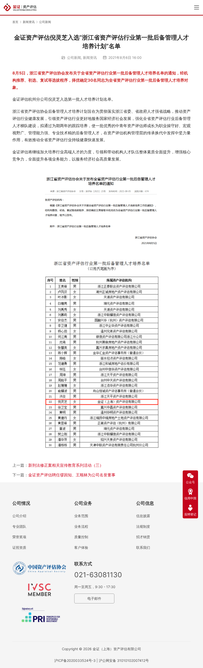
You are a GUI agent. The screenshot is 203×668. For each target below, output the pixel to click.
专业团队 (19, 526)
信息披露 (143, 516)
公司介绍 (19, 516)
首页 (15, 22)
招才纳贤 (143, 537)
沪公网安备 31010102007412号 (124, 660)
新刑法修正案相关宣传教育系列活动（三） (65, 465)
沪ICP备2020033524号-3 (75, 660)
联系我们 (143, 547)
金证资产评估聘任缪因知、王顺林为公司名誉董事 (71, 474)
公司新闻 (74, 57)
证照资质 (19, 547)
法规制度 (143, 526)
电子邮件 (94, 598)
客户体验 (81, 547)
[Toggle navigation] (196, 7)
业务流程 (81, 526)
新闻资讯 (90, 57)
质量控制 (81, 537)
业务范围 (81, 516)
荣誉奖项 (19, 537)
